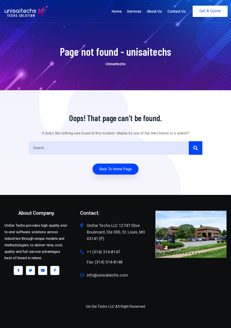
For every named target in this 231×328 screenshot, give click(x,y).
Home (117, 11)
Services (134, 11)
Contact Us (176, 11)
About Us (154, 11)
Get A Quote (210, 11)
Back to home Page (115, 169)
